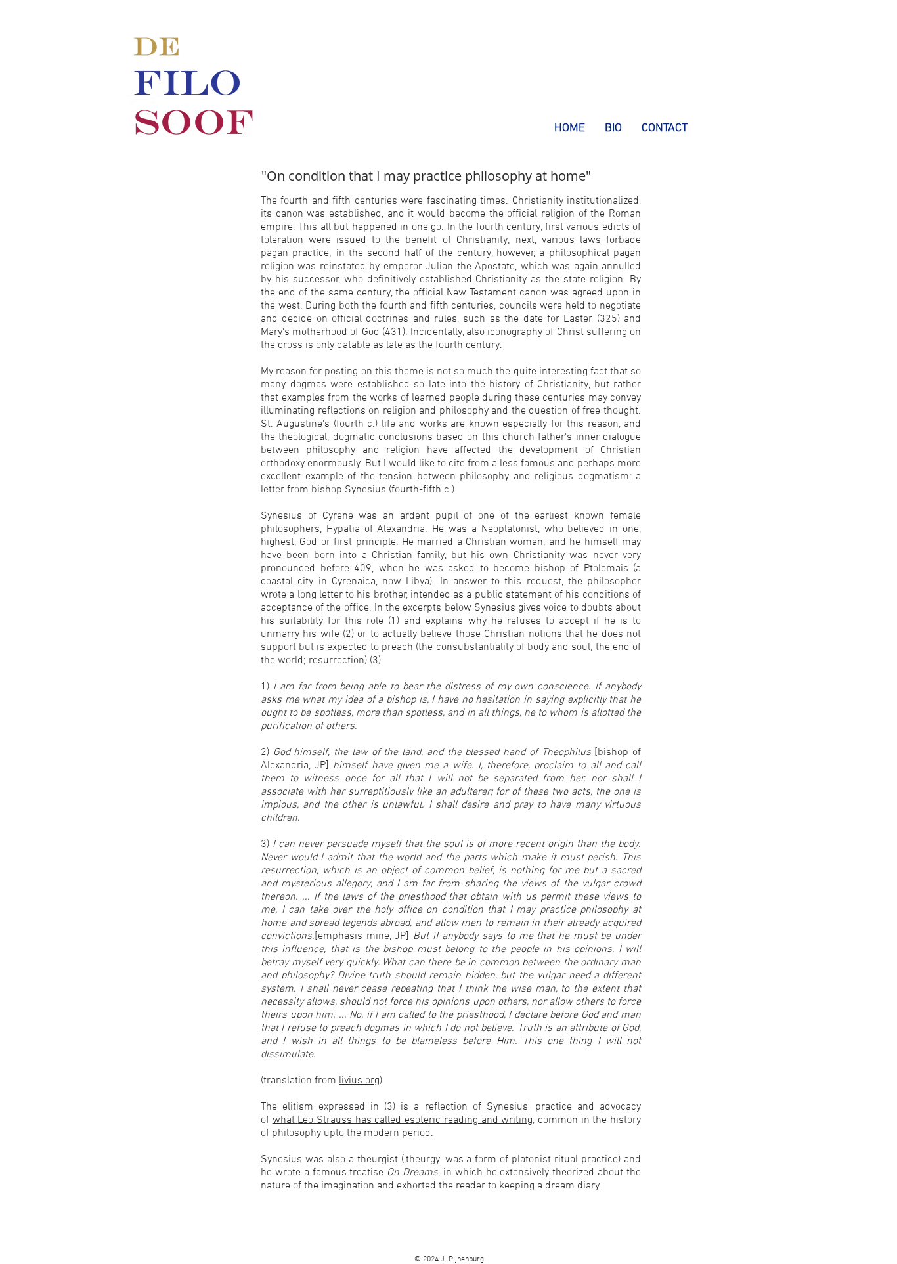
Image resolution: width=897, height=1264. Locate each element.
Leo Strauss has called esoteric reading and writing (415, 1120)
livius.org (359, 1080)
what (285, 1120)
